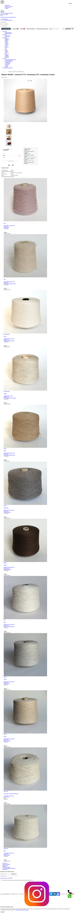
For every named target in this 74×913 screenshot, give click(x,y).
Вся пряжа (5, 31)
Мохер (6, 41)
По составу (5, 37)
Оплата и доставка (8, 6)
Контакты (5, 866)
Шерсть (6, 40)
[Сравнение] (66, 28)
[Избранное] (69, 28)
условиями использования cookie (22, 909)
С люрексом (7, 63)
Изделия (51, 28)
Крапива (6, 55)
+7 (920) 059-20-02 (4, 19)
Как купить (7, 5)
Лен (6, 53)
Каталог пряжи (7, 28)
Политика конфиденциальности (9, 868)
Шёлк (6, 50)
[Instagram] (36, 894)
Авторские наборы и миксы (10, 59)
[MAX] (58, 894)
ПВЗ (28, 149)
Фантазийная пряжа (9, 60)
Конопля (6, 54)
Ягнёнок (6, 42)
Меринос (7, 39)
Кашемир (7, 38)
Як (5, 48)
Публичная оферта (6, 867)
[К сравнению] (31, 80)
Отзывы (6, 8)
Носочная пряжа (8, 61)
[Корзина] (72, 28)
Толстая (6, 65)
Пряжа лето (7, 36)
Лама (6, 45)
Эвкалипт (7, 56)
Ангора (6, 44)
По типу (4, 58)
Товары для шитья (30, 28)
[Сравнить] (4, 231)
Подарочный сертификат (65, 28)
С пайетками (7, 62)
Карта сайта (5, 869)
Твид (6, 49)
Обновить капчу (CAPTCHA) (6, 878)
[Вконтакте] (54, 894)
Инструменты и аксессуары (42, 28)
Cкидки (22, 28)
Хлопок (6, 52)
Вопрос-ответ (7, 7)
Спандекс (7, 64)
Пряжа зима (7, 35)
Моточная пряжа (8, 33)
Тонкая (6, 66)
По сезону (5, 34)
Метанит (7, 57)
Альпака (6, 43)
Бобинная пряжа (8, 32)
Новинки (15, 28)
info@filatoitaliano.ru (8, 20)
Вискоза (6, 51)
